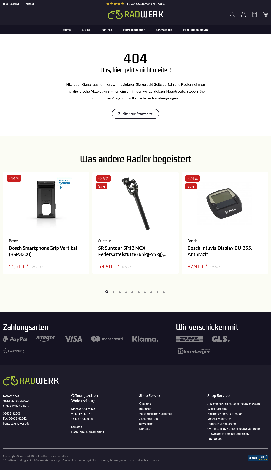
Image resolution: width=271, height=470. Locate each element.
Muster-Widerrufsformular (224, 413)
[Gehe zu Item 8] (151, 292)
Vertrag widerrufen (219, 418)
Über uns (145, 403)
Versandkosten (71, 460)
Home (67, 29)
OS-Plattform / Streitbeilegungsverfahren (233, 428)
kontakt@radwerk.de (16, 423)
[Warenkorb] (265, 14)
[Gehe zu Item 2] (114, 292)
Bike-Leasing (11, 3)
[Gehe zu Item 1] (107, 292)
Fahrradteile (164, 29)
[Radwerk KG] (135, 14)
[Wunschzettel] (254, 14)
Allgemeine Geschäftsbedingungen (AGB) (233, 403)
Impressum (214, 438)
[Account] (243, 14)
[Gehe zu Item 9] (157, 292)
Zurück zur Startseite (135, 113)
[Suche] (232, 14)
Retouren (145, 408)
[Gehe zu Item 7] (145, 292)
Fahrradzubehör (134, 29)
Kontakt (29, 3)
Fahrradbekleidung (195, 29)
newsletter (146, 423)
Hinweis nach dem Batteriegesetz (228, 433)
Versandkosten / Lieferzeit (155, 413)
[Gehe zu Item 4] (126, 292)
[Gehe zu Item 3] (120, 292)
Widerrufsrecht (217, 408)
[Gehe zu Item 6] (139, 292)
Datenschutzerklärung (221, 423)
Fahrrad (107, 29)
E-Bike (86, 29)
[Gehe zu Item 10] (164, 292)
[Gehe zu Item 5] (132, 292)
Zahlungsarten (148, 418)
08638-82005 (12, 413)
